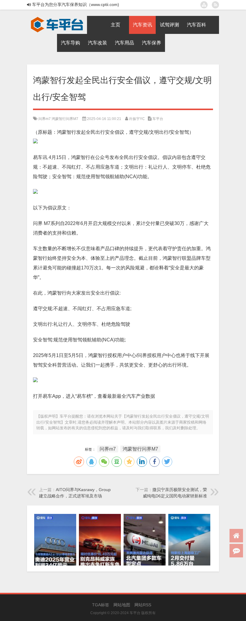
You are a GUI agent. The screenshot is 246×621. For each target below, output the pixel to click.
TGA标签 (100, 604)
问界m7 (44, 119)
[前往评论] (236, 550)
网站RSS (142, 604)
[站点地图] (204, 4)
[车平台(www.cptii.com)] (57, 18)
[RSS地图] (215, 4)
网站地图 (121, 604)
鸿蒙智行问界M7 (65, 119)
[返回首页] (236, 535)
